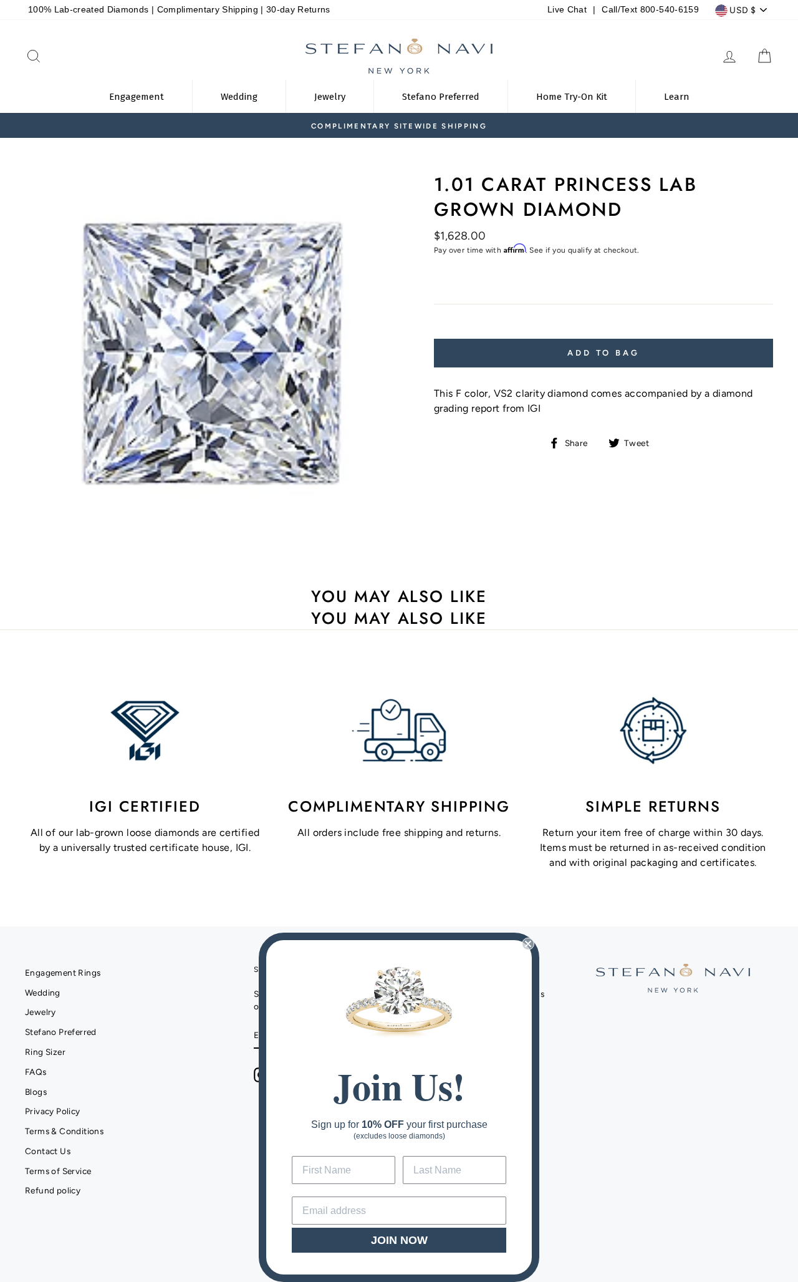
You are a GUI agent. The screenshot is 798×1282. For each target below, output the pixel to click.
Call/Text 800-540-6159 (650, 9)
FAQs (36, 1072)
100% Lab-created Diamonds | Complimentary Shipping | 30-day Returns (179, 9)
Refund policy (52, 1190)
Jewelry (40, 1012)
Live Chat (567, 9)
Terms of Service (58, 1171)
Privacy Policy (52, 1111)
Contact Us (47, 1151)
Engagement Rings (62, 973)
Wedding (42, 993)
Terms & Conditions (64, 1131)
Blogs (36, 1092)
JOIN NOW (399, 1240)
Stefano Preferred (61, 1032)
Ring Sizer (45, 1052)
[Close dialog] (528, 944)
